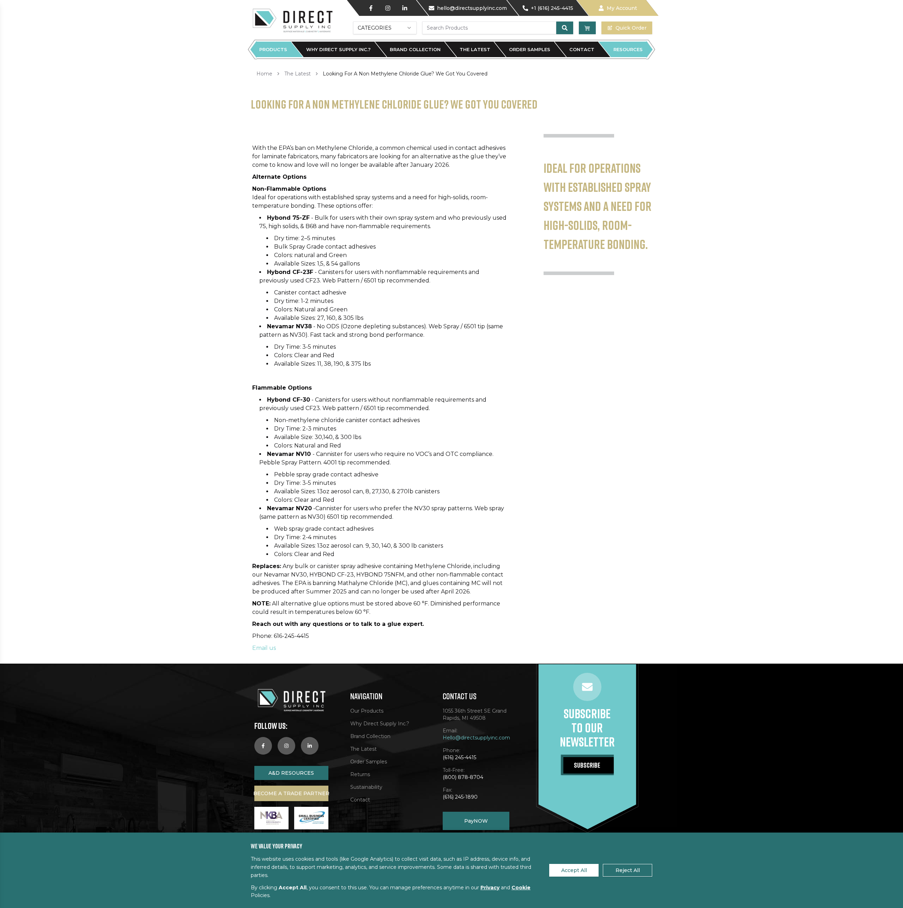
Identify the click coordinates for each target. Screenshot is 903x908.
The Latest (475, 49)
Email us (264, 648)
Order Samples (529, 49)
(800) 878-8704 (463, 777)
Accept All (574, 870)
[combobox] (385, 28)
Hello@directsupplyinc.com (476, 738)
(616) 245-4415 (459, 757)
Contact (581, 49)
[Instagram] (387, 8)
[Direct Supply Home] (292, 20)
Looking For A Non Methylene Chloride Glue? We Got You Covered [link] (405, 74)
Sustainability (366, 787)
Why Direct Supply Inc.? (338, 49)
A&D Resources (291, 773)
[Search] (564, 28)
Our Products (366, 711)
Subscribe (587, 765)
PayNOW (476, 821)
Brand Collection (415, 49)
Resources (628, 49)
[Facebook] (370, 8)
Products (273, 49)
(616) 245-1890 (460, 797)
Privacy (489, 887)
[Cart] (587, 28)
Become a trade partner (291, 793)
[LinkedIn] (404, 8)
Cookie (521, 887)
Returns (360, 774)
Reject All (628, 870)
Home (264, 74)
